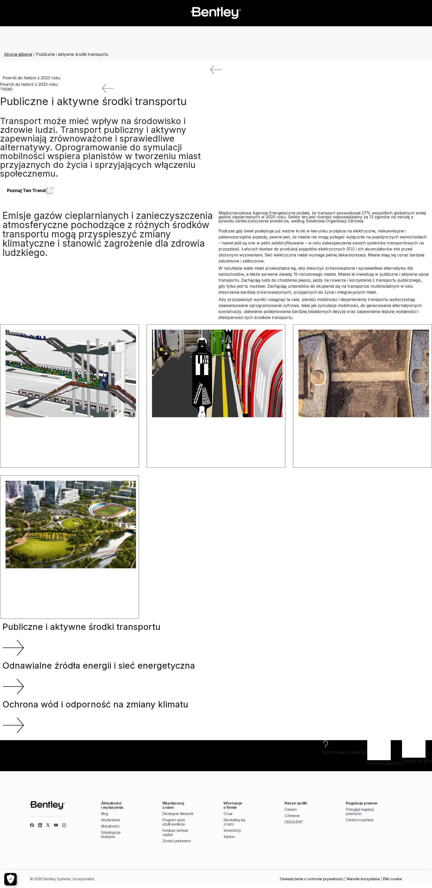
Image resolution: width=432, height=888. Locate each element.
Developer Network (178, 813)
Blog (104, 813)
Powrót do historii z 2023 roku (31, 77)
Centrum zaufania (359, 819)
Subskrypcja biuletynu (110, 834)
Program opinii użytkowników (173, 821)
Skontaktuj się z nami (234, 821)
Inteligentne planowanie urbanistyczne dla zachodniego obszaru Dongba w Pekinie (67, 587)
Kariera (229, 836)
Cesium (290, 809)
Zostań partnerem (176, 840)
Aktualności (110, 826)
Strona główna (18, 54)
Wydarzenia (110, 819)
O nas (228, 813)
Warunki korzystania (363, 879)
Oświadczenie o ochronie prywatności (311, 879)
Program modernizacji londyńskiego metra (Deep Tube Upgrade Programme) (213, 436)
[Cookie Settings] (10, 879)
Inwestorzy (232, 830)
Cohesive (292, 815)
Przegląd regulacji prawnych (360, 811)
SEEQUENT (293, 821)
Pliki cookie (392, 879)
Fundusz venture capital (175, 832)
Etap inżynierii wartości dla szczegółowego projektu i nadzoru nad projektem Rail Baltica (361, 436)
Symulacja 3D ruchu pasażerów (36, 434)
